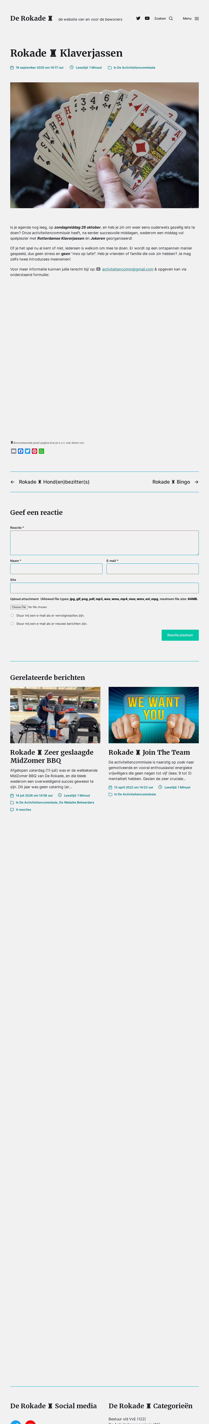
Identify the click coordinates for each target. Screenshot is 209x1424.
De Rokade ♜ (31, 18)
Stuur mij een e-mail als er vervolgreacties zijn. (50, 615)
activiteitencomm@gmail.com (127, 269)
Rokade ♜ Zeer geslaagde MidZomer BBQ (51, 756)
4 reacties (23, 809)
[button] (163, 18)
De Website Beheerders (76, 802)
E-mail (112, 561)
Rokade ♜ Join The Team (149, 752)
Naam (15, 561)
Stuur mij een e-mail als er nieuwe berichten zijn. (51, 624)
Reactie (17, 528)
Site (13, 580)
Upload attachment (104, 599)
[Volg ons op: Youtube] (147, 18)
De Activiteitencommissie (136, 67)
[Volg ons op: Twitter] (138, 18)
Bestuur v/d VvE (122, 1419)
